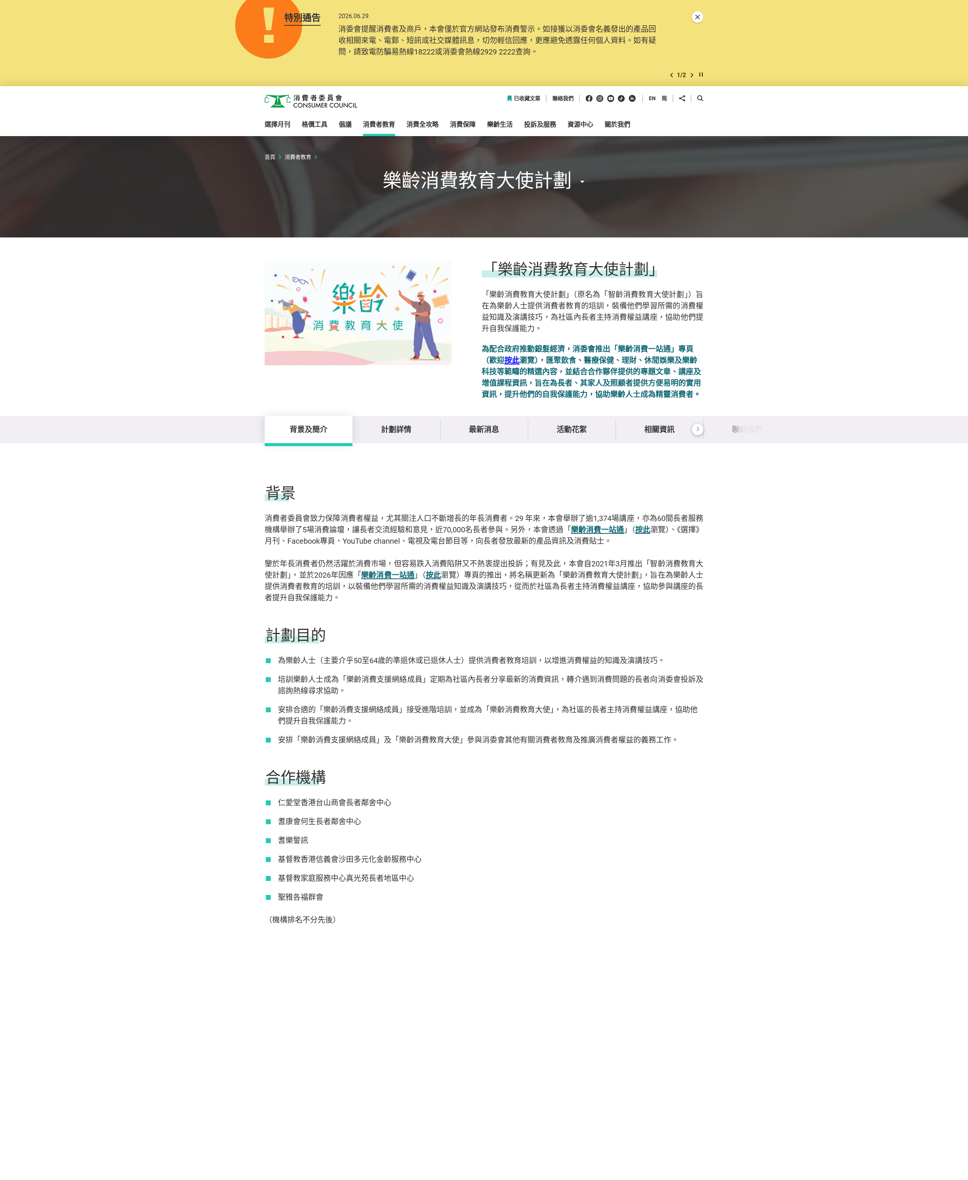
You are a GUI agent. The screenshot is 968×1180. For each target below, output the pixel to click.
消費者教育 (298, 156)
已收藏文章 (527, 98)
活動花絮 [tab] (572, 429)
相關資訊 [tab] (659, 429)
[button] (671, 75)
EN (652, 98)
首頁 (270, 156)
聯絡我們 (563, 98)
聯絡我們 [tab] (747, 429)
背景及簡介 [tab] (308, 429)
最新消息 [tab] (484, 429)
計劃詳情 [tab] (396, 429)
